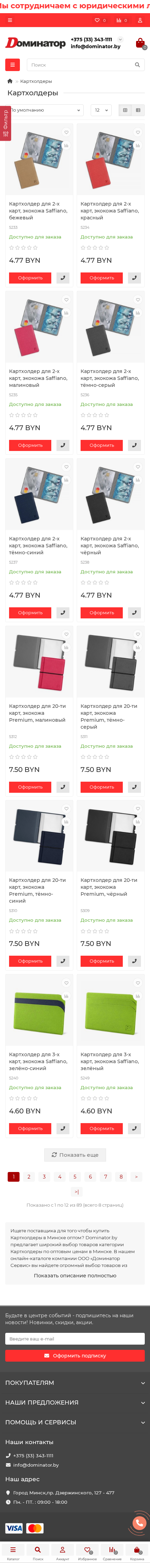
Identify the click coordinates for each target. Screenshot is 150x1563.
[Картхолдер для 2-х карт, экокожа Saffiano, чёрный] (111, 495)
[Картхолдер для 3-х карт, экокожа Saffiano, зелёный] (111, 1011)
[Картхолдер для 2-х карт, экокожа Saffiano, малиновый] (39, 327)
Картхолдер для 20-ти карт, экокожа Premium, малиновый (37, 713)
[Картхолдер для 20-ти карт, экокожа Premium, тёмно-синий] (39, 837)
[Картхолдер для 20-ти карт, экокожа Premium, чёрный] (111, 837)
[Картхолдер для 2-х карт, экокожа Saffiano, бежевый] (39, 160)
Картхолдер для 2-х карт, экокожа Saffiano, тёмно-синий (38, 546)
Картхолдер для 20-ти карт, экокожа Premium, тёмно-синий (37, 890)
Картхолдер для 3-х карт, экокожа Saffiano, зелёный (110, 1061)
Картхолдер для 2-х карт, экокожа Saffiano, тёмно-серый (110, 378)
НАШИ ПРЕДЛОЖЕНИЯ (41, 1402)
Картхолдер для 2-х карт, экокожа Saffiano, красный (110, 211)
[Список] (138, 110)
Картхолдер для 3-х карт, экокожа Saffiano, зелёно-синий (38, 1061)
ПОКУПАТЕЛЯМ (29, 1382)
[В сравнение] (66, 145)
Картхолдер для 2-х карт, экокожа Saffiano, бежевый (38, 211)
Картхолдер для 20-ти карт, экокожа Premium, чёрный (109, 887)
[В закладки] (66, 132)
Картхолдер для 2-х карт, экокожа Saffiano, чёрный (110, 546)
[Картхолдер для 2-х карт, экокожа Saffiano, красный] (111, 160)
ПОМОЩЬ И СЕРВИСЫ (40, 1422)
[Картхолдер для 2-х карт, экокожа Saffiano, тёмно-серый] (111, 327)
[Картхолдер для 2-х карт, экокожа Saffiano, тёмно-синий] (39, 495)
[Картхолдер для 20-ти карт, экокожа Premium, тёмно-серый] (111, 662)
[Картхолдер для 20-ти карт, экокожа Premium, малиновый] (39, 662)
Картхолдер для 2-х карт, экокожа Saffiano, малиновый (38, 378)
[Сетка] (125, 110)
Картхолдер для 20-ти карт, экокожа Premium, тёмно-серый (109, 716)
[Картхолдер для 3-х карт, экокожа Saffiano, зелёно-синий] (39, 1011)
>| (77, 1192)
